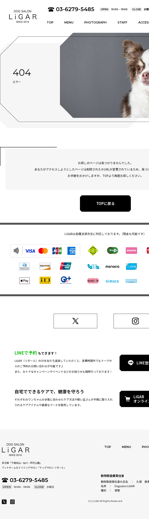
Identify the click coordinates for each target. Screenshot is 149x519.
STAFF (122, 22)
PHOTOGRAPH (95, 22)
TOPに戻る (105, 203)
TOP (50, 22)
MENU (68, 22)
